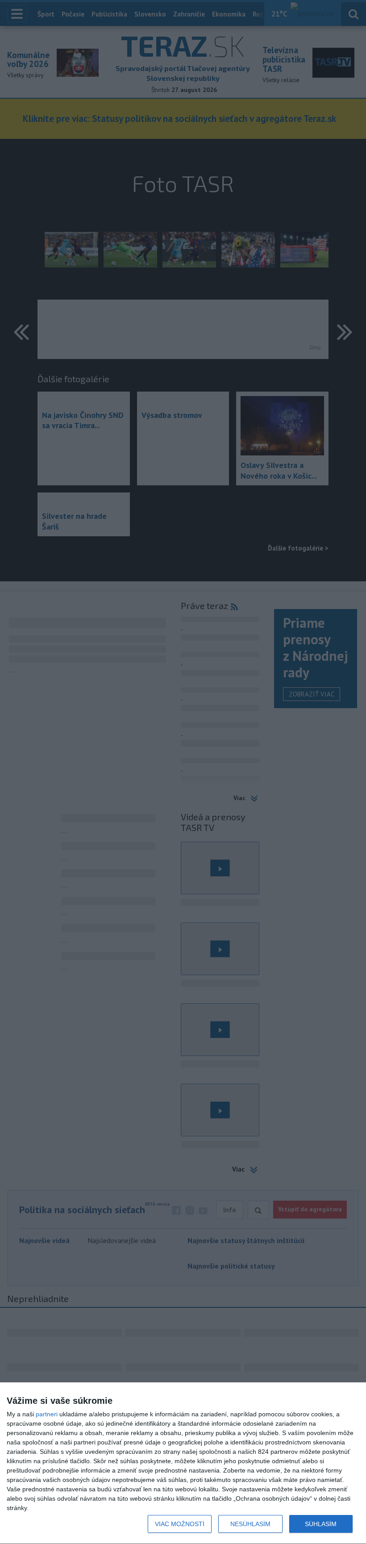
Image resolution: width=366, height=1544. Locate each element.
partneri (47, 1414)
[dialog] (183, 1463)
